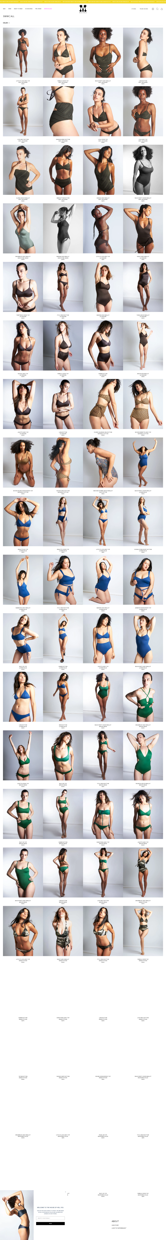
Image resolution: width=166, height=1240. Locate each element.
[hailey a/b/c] (143, 229)
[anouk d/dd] (143, 346)
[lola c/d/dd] (103, 112)
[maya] (63, 698)
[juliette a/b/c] (23, 405)
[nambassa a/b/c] (23, 581)
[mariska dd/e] (63, 229)
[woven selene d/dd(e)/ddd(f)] (23, 463)
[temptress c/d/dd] (23, 288)
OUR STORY (115, 1225)
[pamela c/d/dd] (63, 54)
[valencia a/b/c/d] (143, 756)
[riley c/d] (23, 639)
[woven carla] (63, 463)
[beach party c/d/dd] (143, 171)
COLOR (5, 23)
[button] (4, 9)
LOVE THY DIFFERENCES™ (119, 1228)
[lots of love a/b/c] (23, 54)
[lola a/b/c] (143, 112)
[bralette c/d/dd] (63, 522)
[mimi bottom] (63, 171)
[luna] (143, 54)
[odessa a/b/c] (103, 171)
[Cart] (162, 9)
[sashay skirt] (63, 1049)
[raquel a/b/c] (23, 346)
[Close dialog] (65, 1192)
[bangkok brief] (63, 112)
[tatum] (23, 1049)
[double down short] (143, 522)
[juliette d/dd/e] (23, 756)
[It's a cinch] (63, 288)
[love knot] (23, 112)
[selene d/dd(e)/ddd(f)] (103, 1049)
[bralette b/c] (23, 522)
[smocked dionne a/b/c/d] (103, 463)
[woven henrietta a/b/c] (143, 405)
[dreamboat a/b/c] (23, 229)
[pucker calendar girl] (103, 405)
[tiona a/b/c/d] (143, 288)
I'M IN (50, 1223)
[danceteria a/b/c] (103, 815)
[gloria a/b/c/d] (23, 171)
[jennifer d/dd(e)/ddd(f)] (143, 581)
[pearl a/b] (103, 1108)
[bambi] (103, 346)
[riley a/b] (63, 756)
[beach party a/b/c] (103, 54)
